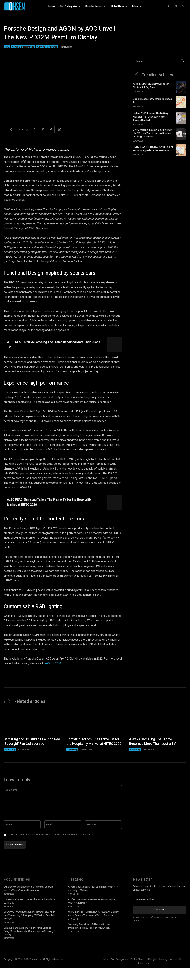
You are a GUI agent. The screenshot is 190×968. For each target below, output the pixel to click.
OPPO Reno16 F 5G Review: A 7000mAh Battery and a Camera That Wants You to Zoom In (93, 913)
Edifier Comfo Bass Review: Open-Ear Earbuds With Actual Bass (93, 901)
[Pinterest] (51, 129)
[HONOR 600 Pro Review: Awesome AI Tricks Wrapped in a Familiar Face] (181, 150)
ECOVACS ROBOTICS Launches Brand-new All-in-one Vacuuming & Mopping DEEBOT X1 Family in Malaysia (30, 915)
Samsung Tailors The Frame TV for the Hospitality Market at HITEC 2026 (93, 741)
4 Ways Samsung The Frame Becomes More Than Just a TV (152, 741)
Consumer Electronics (23, 46)
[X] (183, 6)
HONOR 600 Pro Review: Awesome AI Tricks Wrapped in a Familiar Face (153, 148)
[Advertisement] (159, 187)
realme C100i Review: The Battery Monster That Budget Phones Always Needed (150, 116)
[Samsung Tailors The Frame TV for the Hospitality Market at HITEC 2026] (95, 722)
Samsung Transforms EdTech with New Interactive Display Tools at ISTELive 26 (89, 925)
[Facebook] (168, 6)
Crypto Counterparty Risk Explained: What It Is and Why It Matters (93, 888)
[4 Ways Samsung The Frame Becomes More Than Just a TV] (157, 722)
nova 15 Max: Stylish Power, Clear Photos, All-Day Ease (151, 85)
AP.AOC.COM (53, 663)
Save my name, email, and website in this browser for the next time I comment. (49, 834)
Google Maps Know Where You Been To (152, 100)
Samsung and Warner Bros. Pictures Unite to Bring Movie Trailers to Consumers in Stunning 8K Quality (30, 931)
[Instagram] (176, 6)
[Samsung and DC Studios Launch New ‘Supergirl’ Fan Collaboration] (32, 722)
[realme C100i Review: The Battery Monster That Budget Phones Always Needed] (181, 118)
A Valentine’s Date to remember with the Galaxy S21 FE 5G (29, 901)
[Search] (182, 61)
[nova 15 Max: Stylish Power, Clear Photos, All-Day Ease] (181, 87)
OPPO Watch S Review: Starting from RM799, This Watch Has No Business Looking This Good (152, 133)
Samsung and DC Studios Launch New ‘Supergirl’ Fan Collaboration (32, 741)
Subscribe (159, 909)
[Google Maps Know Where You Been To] (181, 102)
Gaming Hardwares (47, 46)
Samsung (10, 749)
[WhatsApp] (59, 129)
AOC (7, 46)
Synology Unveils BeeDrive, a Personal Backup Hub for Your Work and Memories (28, 888)
